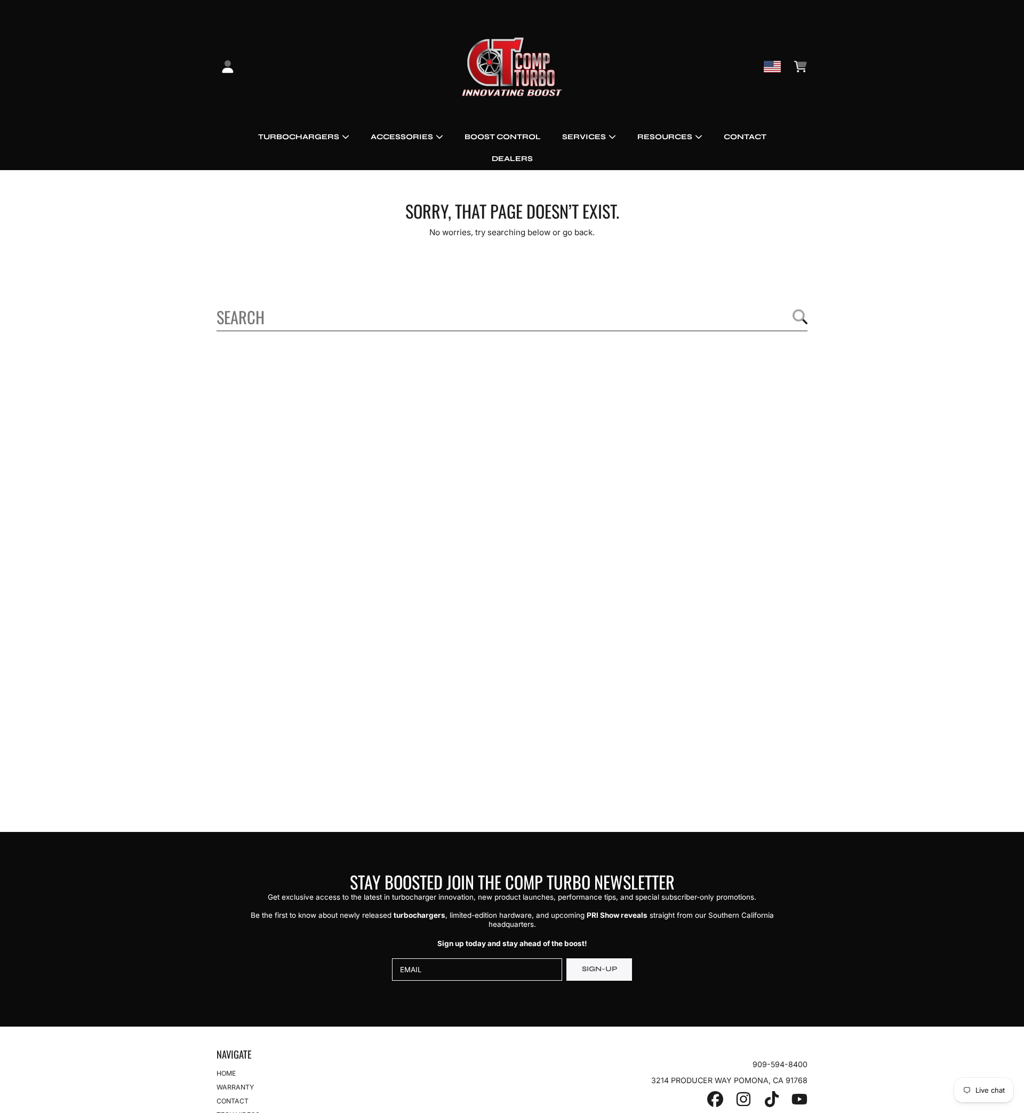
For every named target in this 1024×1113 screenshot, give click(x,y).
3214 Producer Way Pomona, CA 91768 (729, 1080)
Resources (665, 136)
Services (584, 136)
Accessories (403, 136)
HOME (226, 1073)
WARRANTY (235, 1087)
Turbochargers (299, 136)
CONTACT (233, 1101)
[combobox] (512, 316)
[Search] (800, 317)
